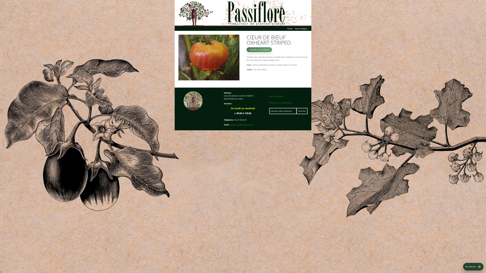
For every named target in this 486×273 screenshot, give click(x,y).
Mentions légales (276, 96)
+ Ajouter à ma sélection (259, 49)
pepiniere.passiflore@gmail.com (241, 125)
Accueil (289, 29)
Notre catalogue (301, 29)
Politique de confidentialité (280, 103)
